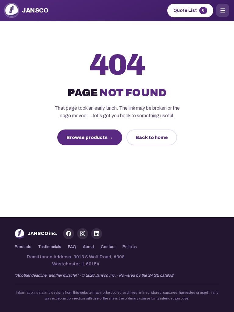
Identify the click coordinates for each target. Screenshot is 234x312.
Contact (108, 247)
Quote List (188, 10)
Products (23, 247)
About (88, 247)
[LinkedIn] (96, 233)
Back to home (152, 137)
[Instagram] (82, 233)
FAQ (72, 247)
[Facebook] (68, 233)
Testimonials (49, 247)
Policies (129, 247)
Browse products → (89, 137)
